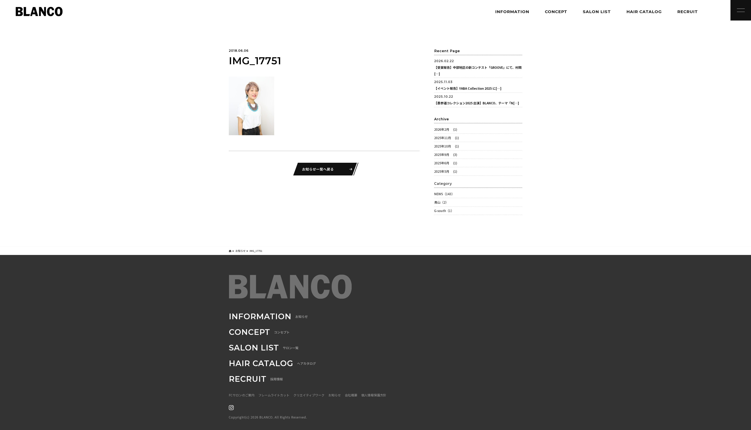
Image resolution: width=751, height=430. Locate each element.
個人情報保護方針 (373, 395)
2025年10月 (446, 146)
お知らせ (240, 251)
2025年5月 (445, 171)
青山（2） (441, 202)
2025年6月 (445, 163)
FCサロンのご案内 (241, 395)
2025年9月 (445, 154)
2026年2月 (445, 129)
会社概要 (351, 395)
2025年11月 (446, 137)
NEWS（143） (444, 193)
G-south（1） (444, 210)
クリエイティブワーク (308, 395)
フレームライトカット (273, 395)
